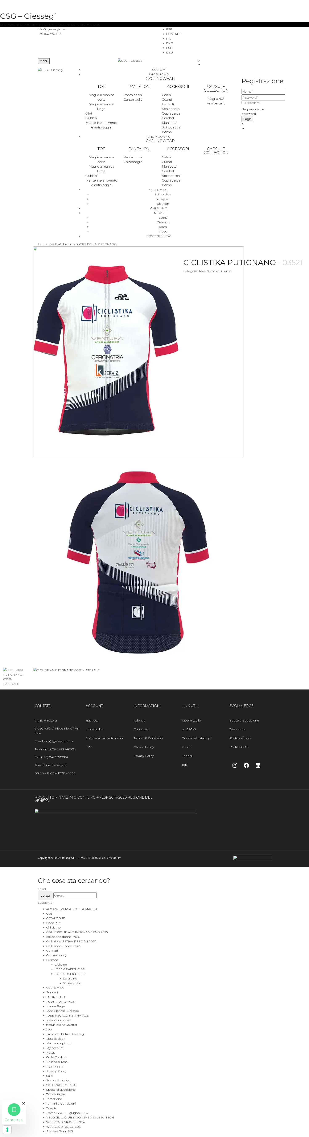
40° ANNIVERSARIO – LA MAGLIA (72, 909)
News (50, 1052)
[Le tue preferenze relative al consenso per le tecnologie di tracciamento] (7, 1130)
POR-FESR (54, 1066)
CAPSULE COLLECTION (216, 88)
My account (54, 1048)
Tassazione (54, 1099)
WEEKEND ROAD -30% (63, 1127)
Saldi (49, 1076)
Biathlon (163, 204)
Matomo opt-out (58, 1043)
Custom (52, 960)
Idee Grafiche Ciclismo (62, 1011)
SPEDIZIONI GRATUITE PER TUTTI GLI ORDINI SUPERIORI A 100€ (50, 25)
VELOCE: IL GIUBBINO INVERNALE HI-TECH (80, 1117)
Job (49, 1029)
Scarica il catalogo (59, 1080)
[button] (234, 62)
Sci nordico (163, 194)
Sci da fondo (72, 983)
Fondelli (52, 992)
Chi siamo (53, 927)
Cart (49, 913)
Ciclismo (61, 964)
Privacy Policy (56, 1071)
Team (163, 227)
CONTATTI (173, 34)
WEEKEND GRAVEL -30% (65, 1122)
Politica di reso (57, 1062)
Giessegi (163, 222)
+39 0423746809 (50, 34)
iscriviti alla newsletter (61, 1025)
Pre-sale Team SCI (59, 1131)
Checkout (53, 923)
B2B (169, 29)
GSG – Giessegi (28, 16)
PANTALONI (139, 86)
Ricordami (252, 103)
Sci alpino (163, 199)
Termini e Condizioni (61, 1103)
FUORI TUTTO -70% (60, 1001)
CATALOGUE (55, 918)
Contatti (52, 951)
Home (43, 244)
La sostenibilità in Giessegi (65, 1034)
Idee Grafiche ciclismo (64, 244)
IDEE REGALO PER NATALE (67, 1015)
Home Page (55, 1006)
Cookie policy (56, 955)
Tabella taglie (55, 1094)
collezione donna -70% (63, 937)
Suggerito (45, 903)
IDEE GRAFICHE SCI (70, 969)
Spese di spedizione (61, 1090)
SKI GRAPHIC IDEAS (61, 1085)
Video (163, 231)
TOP (101, 86)
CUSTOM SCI (55, 988)
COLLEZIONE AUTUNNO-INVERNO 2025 (77, 932)
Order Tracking (56, 1057)
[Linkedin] (258, 765)
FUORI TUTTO (56, 997)
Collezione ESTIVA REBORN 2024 (71, 941)
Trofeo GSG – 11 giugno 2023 (67, 1113)
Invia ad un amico (59, 1020)
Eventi (163, 217)
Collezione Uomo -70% (63, 946)
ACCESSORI (178, 86)
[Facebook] (246, 765)
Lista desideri (55, 1039)
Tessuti (51, 1108)
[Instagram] (235, 765)
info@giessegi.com (52, 29)
